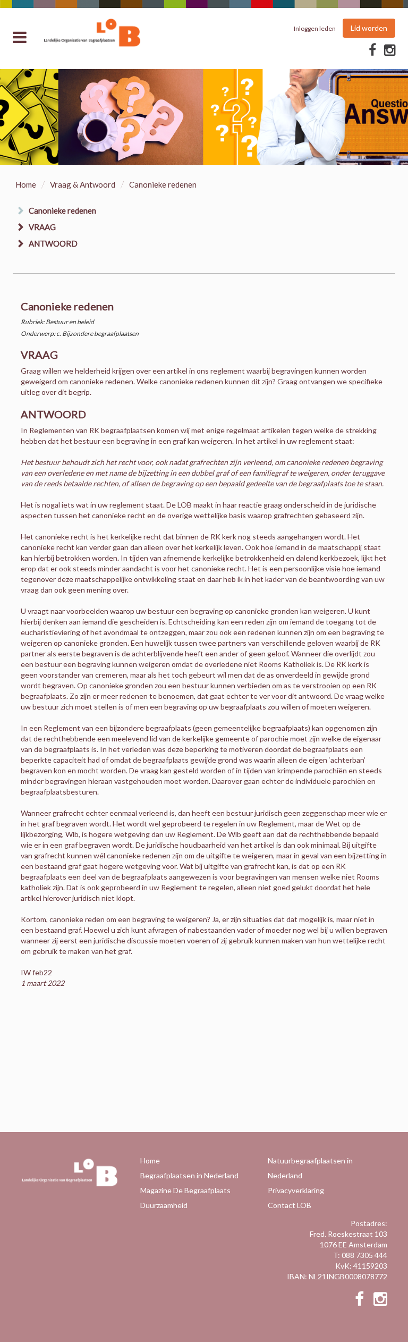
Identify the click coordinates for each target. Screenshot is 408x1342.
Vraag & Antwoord (82, 184)
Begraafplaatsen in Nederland (189, 1175)
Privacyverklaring (296, 1190)
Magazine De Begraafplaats (185, 1190)
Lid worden (369, 27)
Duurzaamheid (164, 1205)
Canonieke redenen (62, 210)
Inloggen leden (315, 28)
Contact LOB (289, 1205)
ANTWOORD (53, 243)
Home (25, 184)
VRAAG (42, 227)
